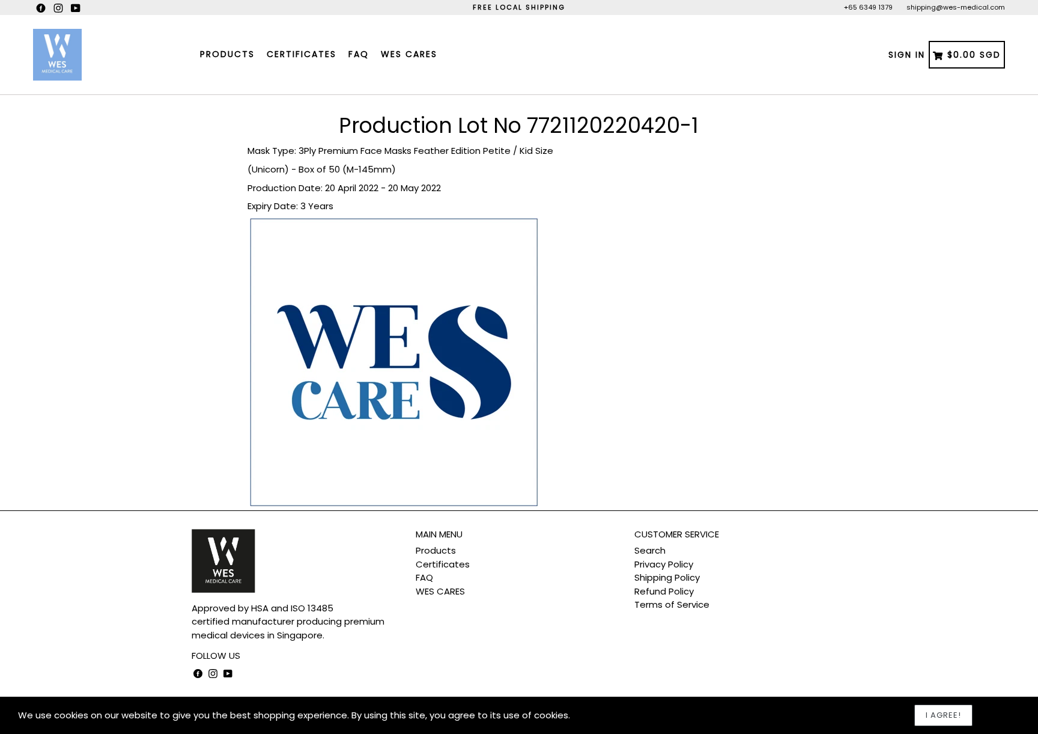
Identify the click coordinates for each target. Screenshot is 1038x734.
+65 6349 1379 (868, 7)
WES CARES (409, 54)
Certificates (301, 54)
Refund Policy (664, 591)
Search (650, 550)
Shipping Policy (667, 577)
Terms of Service (671, 604)
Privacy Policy (663, 564)
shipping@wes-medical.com (955, 7)
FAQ (358, 54)
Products (227, 54)
